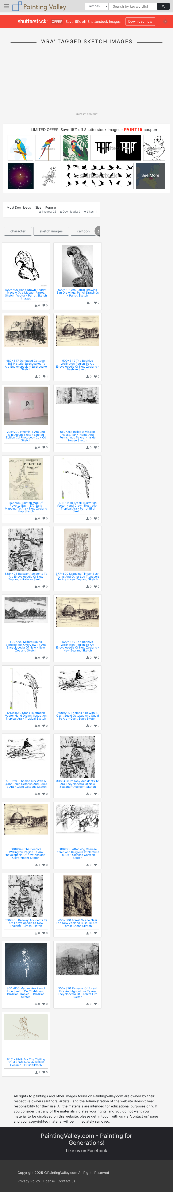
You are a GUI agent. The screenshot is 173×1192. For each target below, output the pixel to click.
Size (38, 207)
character (18, 231)
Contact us (66, 1181)
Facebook (97, 1150)
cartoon (83, 231)
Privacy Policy (29, 1181)
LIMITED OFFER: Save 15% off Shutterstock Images (75, 129)
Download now (140, 21)
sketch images (51, 231)
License (49, 1181)
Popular (50, 207)
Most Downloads (19, 207)
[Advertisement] (88, 81)
